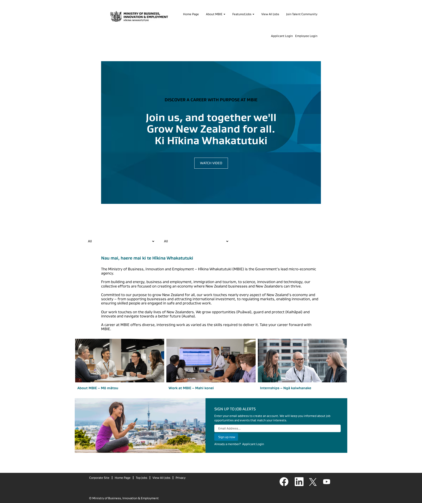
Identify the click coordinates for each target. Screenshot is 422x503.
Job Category (92, 232)
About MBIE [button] (214, 14)
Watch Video (211, 163)
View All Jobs (270, 14)
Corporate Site (99, 477)
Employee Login (306, 36)
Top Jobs (141, 477)
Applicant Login (282, 36)
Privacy (181, 477)
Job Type (165, 232)
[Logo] (139, 17)
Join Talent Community (301, 14)
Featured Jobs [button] (242, 14)
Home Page (191, 14)
